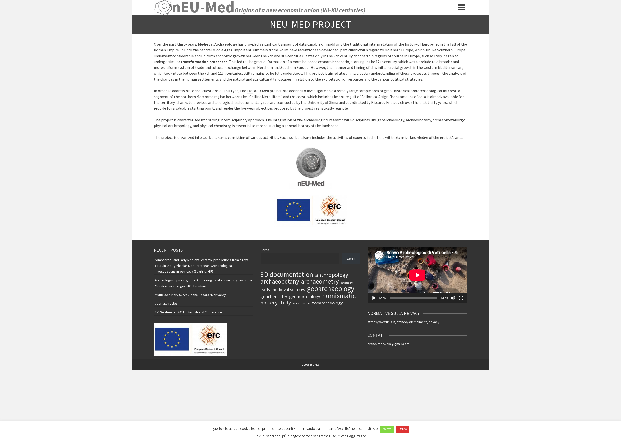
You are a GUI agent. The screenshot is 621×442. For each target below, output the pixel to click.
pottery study (276, 303)
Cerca (265, 250)
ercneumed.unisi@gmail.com (388, 344)
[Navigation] (461, 7)
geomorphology (304, 296)
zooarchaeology (327, 303)
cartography (347, 282)
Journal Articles (166, 303)
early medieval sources (283, 289)
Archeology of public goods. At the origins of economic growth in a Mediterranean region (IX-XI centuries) (203, 283)
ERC (250, 90)
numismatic (339, 296)
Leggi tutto (356, 436)
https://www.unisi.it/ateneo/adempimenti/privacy (403, 322)
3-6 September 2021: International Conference (188, 312)
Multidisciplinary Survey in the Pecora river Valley (190, 295)
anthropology (331, 275)
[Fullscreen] (460, 298)
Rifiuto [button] (403, 429)
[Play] (373, 298)
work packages (215, 137)
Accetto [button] (387, 429)
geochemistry (274, 296)
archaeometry (320, 281)
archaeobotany (280, 281)
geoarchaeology (330, 289)
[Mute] (453, 298)
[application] (417, 275)
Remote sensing (301, 303)
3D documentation (287, 274)
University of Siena (322, 102)
